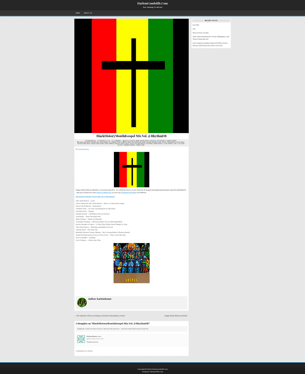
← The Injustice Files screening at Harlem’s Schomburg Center (99, 316)
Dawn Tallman (146, 142)
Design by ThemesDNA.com (152, 372)
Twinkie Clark (140, 145)
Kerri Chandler (109, 143)
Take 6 (175, 143)
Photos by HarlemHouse (138, 143)
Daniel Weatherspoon (134, 142)
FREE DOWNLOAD (104, 192)
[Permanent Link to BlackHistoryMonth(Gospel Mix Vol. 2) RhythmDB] (131, 76)
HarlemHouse (171, 142)
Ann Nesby (87, 142)
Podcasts (153, 141)
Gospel (164, 142)
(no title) (196, 25)
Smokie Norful (158, 143)
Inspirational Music (84, 143)
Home (78, 13)
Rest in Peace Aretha (200, 33)
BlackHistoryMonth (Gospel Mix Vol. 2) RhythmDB (95, 197)
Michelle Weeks (120, 143)
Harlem (142, 141)
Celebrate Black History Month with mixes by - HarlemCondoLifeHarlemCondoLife (116, 329)
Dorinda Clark (156, 142)
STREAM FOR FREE (128, 192)
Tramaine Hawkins (129, 145)
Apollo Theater (130, 141)
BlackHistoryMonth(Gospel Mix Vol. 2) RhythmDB (131, 136)
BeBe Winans (104, 142)
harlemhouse (91, 140)
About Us (88, 13)
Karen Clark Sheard (97, 143)
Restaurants (161, 141)
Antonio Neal (95, 142)
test (194, 29)
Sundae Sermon (171, 141)
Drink (137, 141)
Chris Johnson (122, 142)
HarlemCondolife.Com (152, 3)
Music (147, 141)
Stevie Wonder (168, 143)
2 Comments (117, 140)
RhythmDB (149, 143)
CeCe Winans (113, 142)
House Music (180, 142)
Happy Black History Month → (176, 316)
